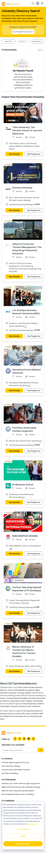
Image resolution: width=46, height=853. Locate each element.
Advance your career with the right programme (21, 783)
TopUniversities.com (8, 687)
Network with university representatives (18, 791)
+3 (40, 441)
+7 (26, 326)
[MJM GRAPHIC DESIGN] (8, 537)
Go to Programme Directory (22, 32)
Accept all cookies (23, 844)
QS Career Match (7, 711)
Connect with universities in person (16, 770)
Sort (39, 50)
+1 (41, 666)
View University (14, 154)
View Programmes (33, 154)
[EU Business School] (8, 486)
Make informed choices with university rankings (21, 787)
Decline (23, 836)
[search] (33, 3)
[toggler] (42, 3)
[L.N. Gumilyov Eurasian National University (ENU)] (8, 311)
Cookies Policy (33, 824)
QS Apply (16, 704)
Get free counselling (10, 773)
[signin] (38, 3)
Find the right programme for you (15, 762)
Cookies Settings (23, 829)
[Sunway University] (8, 189)
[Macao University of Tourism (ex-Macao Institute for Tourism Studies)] (8, 648)
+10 (10, 548)
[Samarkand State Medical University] (8, 371)
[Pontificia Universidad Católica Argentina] (8, 429)
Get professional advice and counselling (18, 794)
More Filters (36, 41)
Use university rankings (11, 766)
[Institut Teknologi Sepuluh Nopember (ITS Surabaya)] (8, 588)
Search (7, 41)
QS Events (4, 704)
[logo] (11, 3)
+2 (29, 385)
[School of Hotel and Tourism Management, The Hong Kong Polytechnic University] (8, 245)
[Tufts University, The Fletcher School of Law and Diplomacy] (8, 128)
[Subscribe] (40, 750)
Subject (22, 41)
